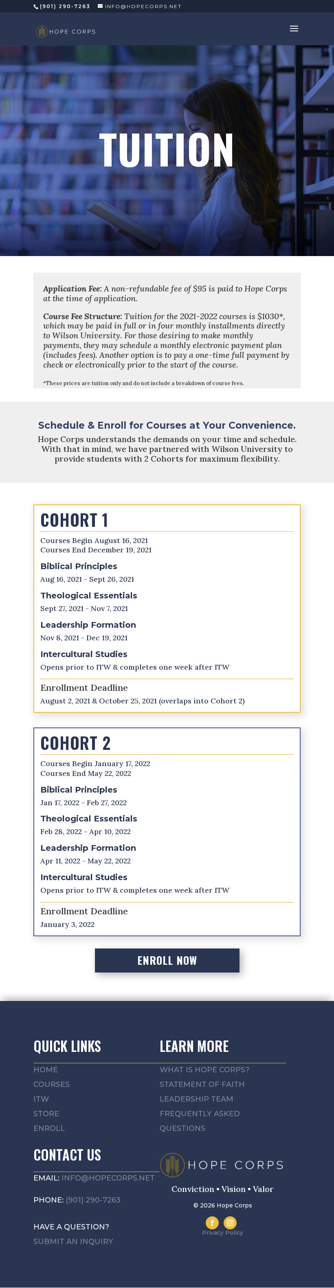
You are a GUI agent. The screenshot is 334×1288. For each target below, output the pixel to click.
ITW (41, 1099)
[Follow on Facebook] (212, 1222)
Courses (51, 1084)
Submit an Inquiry (73, 1241)
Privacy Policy (222, 1232)
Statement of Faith (202, 1084)
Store (46, 1113)
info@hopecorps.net (108, 1178)
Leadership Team (196, 1099)
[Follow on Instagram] (230, 1222)
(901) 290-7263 (93, 1200)
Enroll (49, 1128)
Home (45, 1069)
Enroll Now (167, 960)
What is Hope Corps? (204, 1069)
